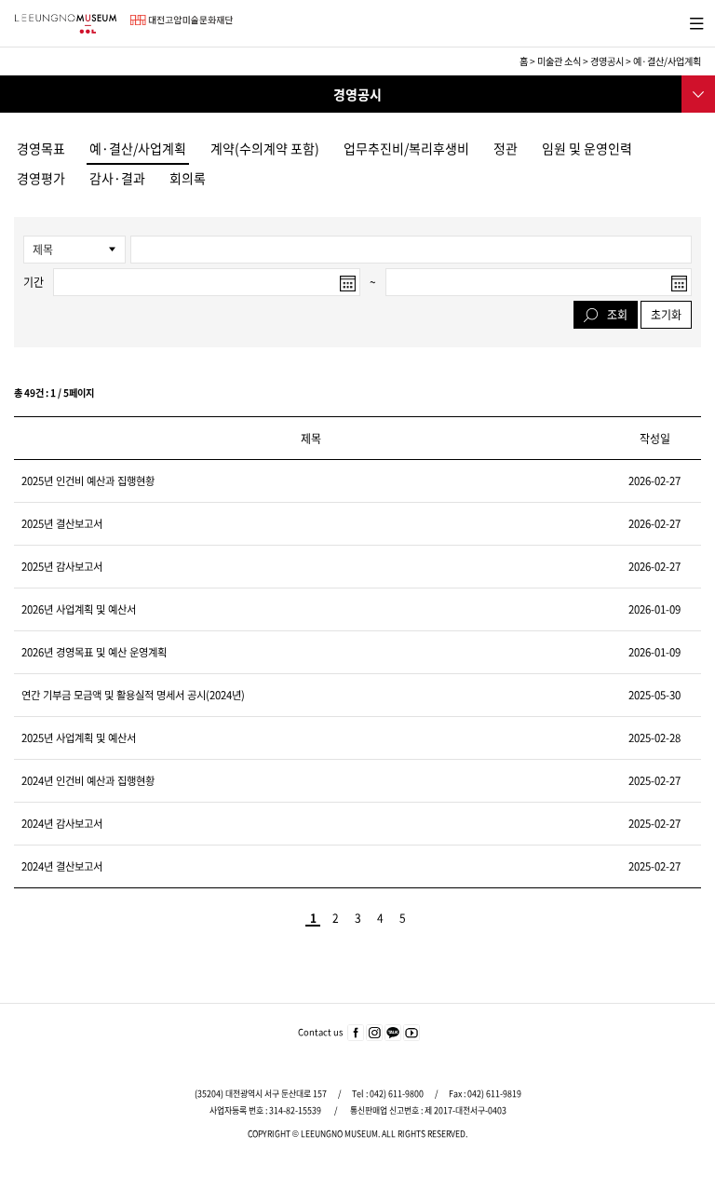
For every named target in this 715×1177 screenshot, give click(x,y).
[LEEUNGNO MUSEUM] (65, 24)
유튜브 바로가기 (411, 1033)
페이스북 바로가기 (355, 1033)
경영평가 (41, 178)
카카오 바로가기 (392, 1033)
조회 (617, 314)
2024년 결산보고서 (61, 866)
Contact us (320, 1031)
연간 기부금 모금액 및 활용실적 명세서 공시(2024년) (133, 695)
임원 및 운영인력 (587, 148)
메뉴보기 (693, 21)
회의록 (187, 178)
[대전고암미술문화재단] (181, 19)
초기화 (666, 314)
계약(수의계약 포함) (264, 148)
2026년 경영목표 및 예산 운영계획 (94, 652)
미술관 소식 (559, 61)
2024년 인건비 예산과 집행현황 (88, 781)
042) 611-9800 (397, 1094)
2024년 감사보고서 (61, 824)
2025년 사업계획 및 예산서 (78, 738)
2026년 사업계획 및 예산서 (78, 609)
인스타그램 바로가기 (374, 1033)
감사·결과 (117, 178)
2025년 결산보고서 (61, 524)
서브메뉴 (696, 92)
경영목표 (41, 148)
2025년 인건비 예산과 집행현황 (88, 481)
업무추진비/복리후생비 (406, 148)
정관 (505, 148)
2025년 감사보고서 (61, 567)
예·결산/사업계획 (137, 148)
